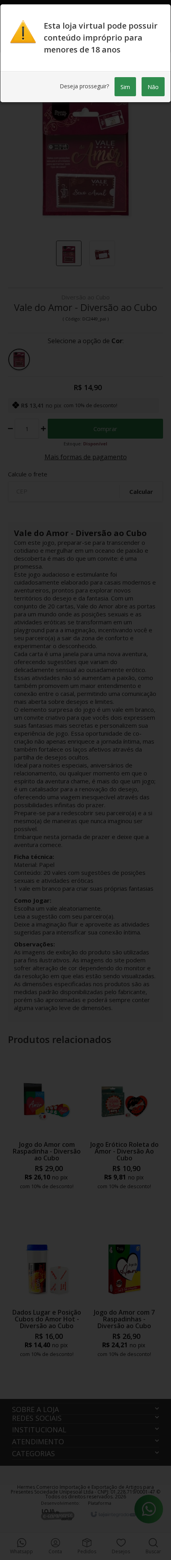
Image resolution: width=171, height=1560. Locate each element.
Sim (125, 87)
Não (153, 87)
